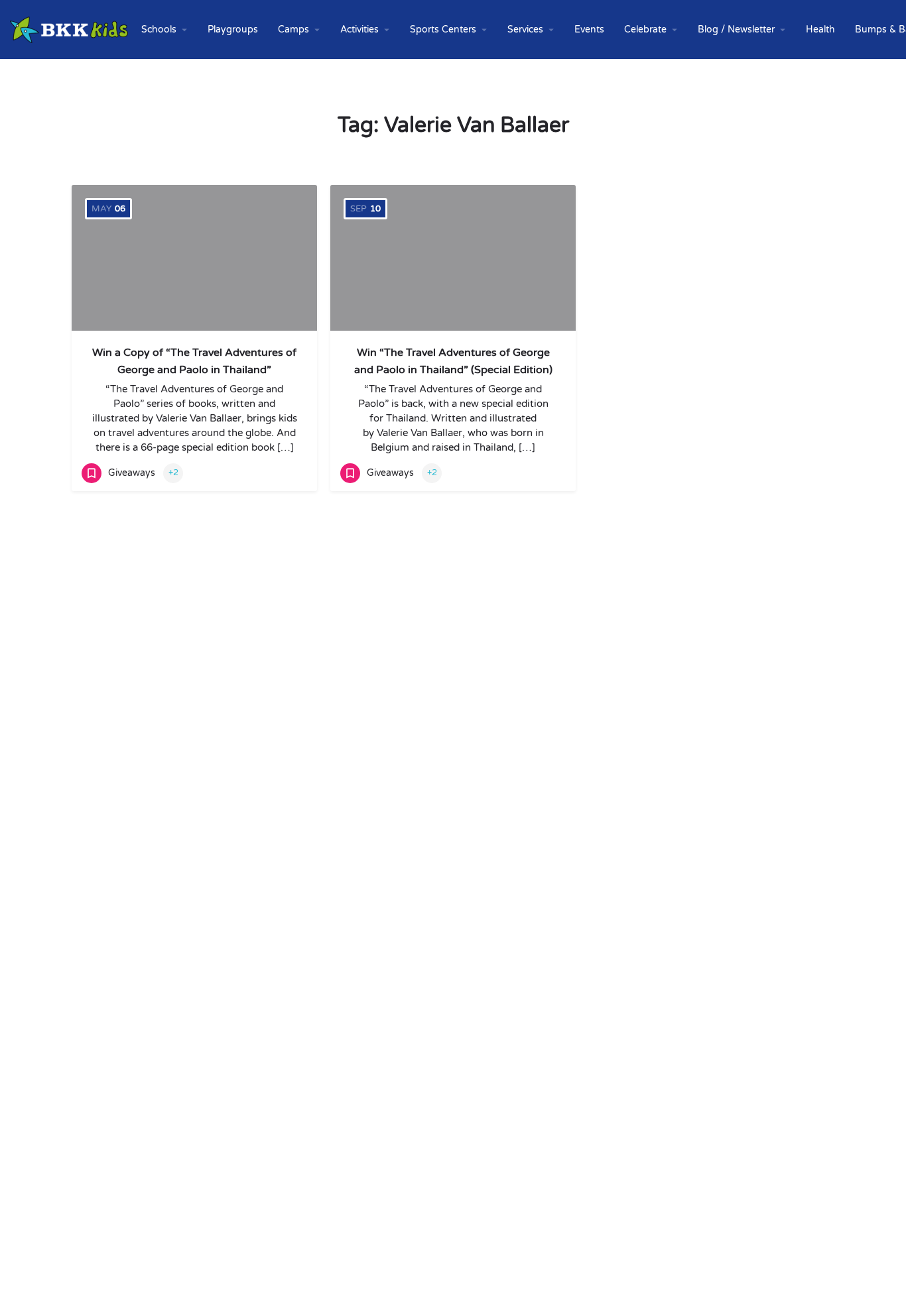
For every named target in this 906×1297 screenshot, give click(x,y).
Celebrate (645, 29)
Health (820, 29)
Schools (158, 29)
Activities (359, 29)
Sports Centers (443, 29)
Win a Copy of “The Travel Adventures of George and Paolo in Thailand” (194, 361)
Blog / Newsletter (736, 29)
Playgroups (233, 29)
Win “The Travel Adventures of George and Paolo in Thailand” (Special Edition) (453, 361)
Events (589, 29)
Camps (293, 29)
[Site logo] (70, 28)
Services (525, 29)
